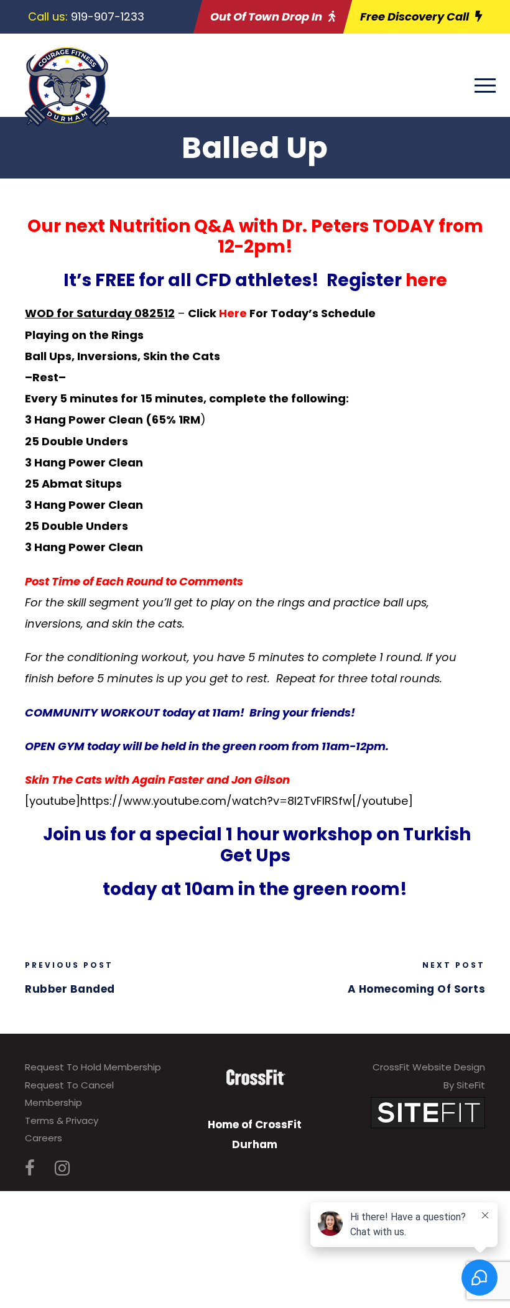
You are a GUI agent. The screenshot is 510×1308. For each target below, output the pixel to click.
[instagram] (62, 1168)
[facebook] (30, 1168)
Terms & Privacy (61, 1120)
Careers (43, 1137)
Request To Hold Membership (93, 1067)
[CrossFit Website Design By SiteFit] (428, 1111)
